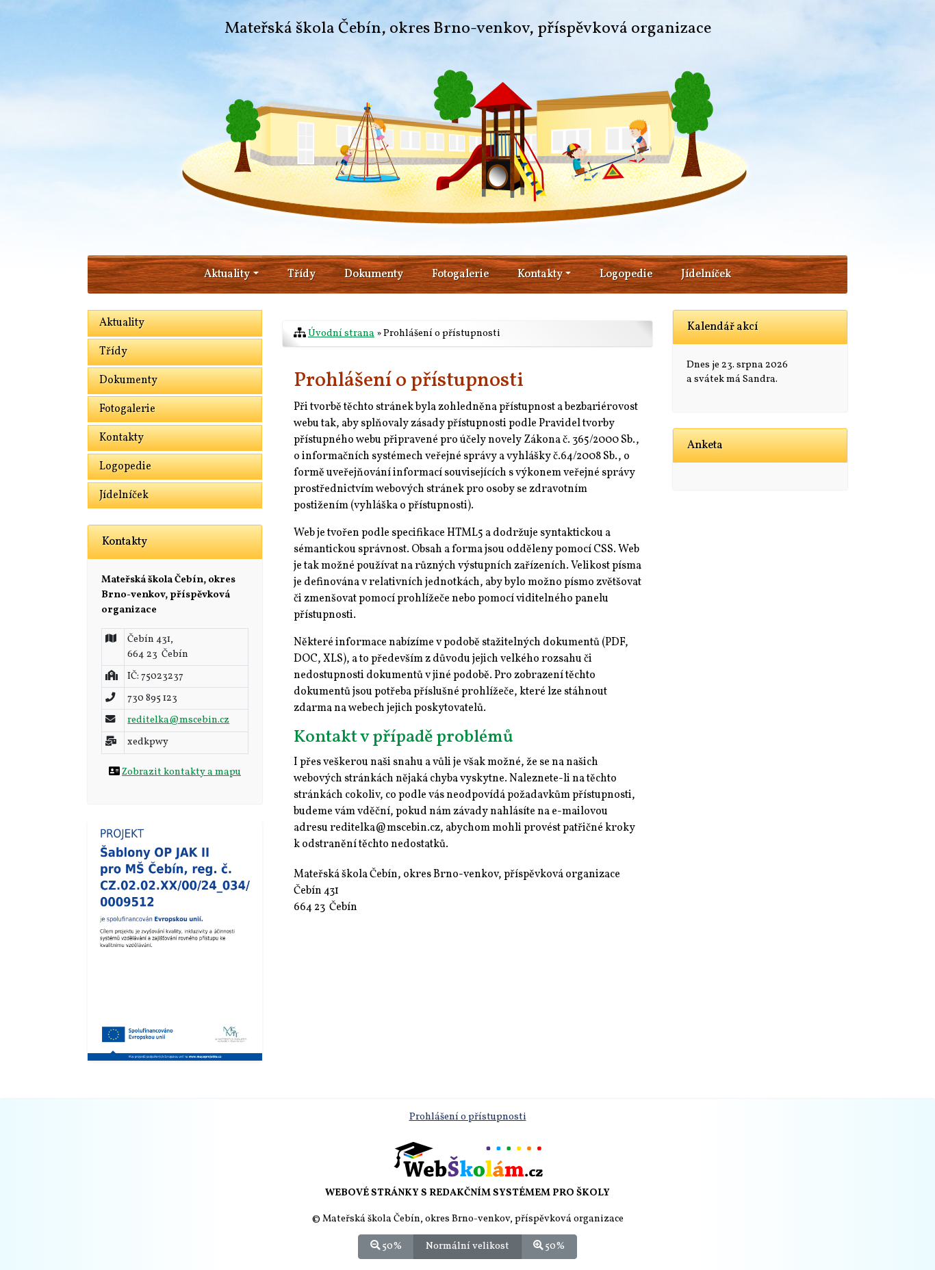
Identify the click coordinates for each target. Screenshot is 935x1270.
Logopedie (626, 274)
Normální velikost (467, 1246)
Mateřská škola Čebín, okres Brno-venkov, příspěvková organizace (468, 28)
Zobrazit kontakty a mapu (181, 772)
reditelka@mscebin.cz (178, 720)
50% (391, 1246)
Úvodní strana (341, 333)
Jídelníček (706, 274)
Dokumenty (373, 274)
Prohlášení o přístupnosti (467, 1117)
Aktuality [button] (227, 274)
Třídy (301, 274)
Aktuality (121, 323)
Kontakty (121, 437)
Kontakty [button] (540, 274)
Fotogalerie (460, 274)
